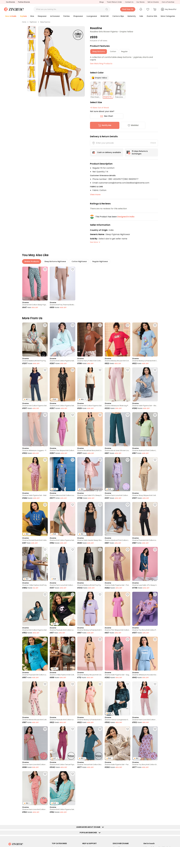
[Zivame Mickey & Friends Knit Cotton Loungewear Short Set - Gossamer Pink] (90, 698)
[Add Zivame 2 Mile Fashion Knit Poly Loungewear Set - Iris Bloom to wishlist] (45, 550)
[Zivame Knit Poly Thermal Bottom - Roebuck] (62, 284)
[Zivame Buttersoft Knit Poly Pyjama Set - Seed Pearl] (35, 339)
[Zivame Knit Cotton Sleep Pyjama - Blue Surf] (35, 284)
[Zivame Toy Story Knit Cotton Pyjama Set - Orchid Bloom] (145, 609)
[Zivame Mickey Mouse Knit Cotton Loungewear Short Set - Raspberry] (117, 339)
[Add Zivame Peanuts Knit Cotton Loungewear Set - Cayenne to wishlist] (100, 774)
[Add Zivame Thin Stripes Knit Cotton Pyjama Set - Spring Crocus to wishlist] (73, 415)
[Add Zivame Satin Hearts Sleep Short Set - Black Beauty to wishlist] (100, 505)
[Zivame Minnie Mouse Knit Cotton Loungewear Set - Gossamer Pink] (35, 698)
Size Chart (108, 116)
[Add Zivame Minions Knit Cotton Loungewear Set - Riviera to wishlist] (73, 460)
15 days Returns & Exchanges (140, 152)
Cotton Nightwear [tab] (79, 261)
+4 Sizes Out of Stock (99, 107)
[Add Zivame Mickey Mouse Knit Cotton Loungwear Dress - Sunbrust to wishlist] (100, 639)
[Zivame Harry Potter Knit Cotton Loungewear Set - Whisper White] (90, 339)
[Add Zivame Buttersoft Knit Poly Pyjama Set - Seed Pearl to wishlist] (45, 325)
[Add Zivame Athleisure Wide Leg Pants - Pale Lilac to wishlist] (128, 370)
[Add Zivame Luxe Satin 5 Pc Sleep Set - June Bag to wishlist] (100, 819)
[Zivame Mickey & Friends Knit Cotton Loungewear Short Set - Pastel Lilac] (90, 609)
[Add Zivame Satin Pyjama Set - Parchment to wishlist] (128, 729)
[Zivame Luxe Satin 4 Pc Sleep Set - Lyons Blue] (145, 564)
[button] (106, 9)
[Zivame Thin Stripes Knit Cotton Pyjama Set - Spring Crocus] (62, 429)
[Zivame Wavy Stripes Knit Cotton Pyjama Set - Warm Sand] (145, 474)
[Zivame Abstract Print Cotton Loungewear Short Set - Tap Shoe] (117, 519)
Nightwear (33, 22)
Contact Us (129, 2)
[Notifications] (140, 9)
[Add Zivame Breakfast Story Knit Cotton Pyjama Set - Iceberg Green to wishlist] (100, 415)
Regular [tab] (124, 51)
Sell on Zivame (153, 2)
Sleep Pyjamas (45, 22)
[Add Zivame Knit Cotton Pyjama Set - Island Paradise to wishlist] (73, 774)
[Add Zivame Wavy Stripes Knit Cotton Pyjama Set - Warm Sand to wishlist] (155, 460)
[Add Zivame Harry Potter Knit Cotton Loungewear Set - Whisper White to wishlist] (100, 325)
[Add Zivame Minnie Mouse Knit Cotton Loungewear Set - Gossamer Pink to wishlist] (45, 684)
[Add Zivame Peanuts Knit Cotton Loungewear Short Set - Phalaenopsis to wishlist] (73, 684)
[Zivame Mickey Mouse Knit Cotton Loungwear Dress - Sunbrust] (90, 654)
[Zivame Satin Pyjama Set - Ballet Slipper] (35, 474)
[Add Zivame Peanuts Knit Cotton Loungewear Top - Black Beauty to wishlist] (73, 594)
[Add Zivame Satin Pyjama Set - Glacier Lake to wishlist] (155, 370)
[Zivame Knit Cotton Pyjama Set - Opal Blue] (62, 339)
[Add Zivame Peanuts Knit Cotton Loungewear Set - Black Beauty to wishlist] (155, 505)
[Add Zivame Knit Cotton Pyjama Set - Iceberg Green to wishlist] (73, 505)
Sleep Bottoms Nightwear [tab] (55, 261)
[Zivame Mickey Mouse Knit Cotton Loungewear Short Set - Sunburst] (145, 788)
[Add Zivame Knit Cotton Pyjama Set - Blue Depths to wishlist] (45, 370)
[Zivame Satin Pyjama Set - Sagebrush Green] (117, 654)
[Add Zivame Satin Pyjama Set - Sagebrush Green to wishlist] (128, 639)
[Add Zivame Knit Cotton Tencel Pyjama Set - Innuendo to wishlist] (73, 729)
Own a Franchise (168, 2)
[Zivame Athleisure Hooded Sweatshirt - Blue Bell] (145, 654)
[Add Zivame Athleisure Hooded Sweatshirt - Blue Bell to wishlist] (155, 639)
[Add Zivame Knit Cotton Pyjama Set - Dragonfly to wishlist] (45, 594)
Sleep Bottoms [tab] (98, 51)
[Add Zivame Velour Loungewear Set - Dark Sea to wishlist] (128, 684)
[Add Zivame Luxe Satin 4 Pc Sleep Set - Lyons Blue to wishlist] (155, 550)
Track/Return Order (114, 2)
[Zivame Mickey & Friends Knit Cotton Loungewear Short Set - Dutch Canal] (145, 339)
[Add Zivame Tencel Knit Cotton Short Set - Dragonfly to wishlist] (100, 729)
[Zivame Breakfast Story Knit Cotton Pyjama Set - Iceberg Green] (90, 429)
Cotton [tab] (113, 51)
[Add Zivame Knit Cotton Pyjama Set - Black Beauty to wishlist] (100, 370)
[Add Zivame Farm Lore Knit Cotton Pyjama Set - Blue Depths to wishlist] (73, 550)
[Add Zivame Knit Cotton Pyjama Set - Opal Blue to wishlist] (73, 325)
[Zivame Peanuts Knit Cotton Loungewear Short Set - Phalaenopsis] (62, 698)
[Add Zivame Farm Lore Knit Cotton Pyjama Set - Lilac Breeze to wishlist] (128, 460)
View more (95, 194)
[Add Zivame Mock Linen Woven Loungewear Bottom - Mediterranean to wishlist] (128, 415)
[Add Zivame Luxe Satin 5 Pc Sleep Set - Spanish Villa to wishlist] (100, 460)
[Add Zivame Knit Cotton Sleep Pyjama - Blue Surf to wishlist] (45, 269)
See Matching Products (101, 63)
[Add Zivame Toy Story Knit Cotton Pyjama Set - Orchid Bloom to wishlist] (155, 594)
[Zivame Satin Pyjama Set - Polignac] (117, 564)
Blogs (101, 2)
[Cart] (155, 9)
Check (153, 143)
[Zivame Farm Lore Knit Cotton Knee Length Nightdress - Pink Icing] (35, 743)
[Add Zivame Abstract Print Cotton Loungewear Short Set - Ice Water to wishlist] (155, 415)
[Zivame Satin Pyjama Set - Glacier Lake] (145, 384)
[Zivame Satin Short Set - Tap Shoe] (117, 788)
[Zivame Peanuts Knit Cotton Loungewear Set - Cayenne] (90, 788)
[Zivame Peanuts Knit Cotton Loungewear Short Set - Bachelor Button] (35, 654)
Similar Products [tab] (31, 261)
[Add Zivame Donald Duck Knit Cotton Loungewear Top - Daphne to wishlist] (45, 505)
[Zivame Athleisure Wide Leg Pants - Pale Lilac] (117, 384)
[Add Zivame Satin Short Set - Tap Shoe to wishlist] (128, 774)
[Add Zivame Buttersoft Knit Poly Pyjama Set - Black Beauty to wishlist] (100, 550)
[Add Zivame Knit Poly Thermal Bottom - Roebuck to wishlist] (73, 269)
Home (24, 22)
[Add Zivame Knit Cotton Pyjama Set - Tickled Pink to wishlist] (73, 819)
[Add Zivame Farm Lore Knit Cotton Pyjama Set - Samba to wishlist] (155, 684)
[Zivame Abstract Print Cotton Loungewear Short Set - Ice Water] (145, 429)
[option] (31, 32)
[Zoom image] (61, 61)
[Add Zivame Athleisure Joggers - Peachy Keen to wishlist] (45, 415)
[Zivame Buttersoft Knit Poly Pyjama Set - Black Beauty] (90, 564)
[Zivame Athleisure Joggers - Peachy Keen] (35, 429)
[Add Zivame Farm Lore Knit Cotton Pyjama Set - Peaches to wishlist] (45, 774)
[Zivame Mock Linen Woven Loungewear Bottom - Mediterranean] (117, 429)
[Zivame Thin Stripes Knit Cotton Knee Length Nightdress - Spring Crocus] (117, 609)
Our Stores (140, 2)
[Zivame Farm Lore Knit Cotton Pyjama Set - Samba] (145, 698)
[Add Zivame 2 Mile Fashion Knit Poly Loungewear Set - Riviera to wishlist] (155, 819)
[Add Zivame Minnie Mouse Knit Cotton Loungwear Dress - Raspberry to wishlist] (128, 819)
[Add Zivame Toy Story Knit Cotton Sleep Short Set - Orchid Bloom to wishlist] (155, 729)
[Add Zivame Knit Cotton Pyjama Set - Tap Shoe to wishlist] (73, 370)
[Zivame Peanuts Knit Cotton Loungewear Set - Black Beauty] (145, 519)
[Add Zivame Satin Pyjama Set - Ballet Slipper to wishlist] (45, 460)
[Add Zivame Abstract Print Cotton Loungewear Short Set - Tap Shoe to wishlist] (128, 505)
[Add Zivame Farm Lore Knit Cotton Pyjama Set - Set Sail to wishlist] (45, 819)
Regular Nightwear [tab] (100, 261)
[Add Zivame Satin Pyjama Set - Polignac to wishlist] (128, 550)
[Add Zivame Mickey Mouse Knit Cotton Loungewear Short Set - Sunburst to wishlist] (155, 774)
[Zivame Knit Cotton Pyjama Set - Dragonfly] (35, 609)
